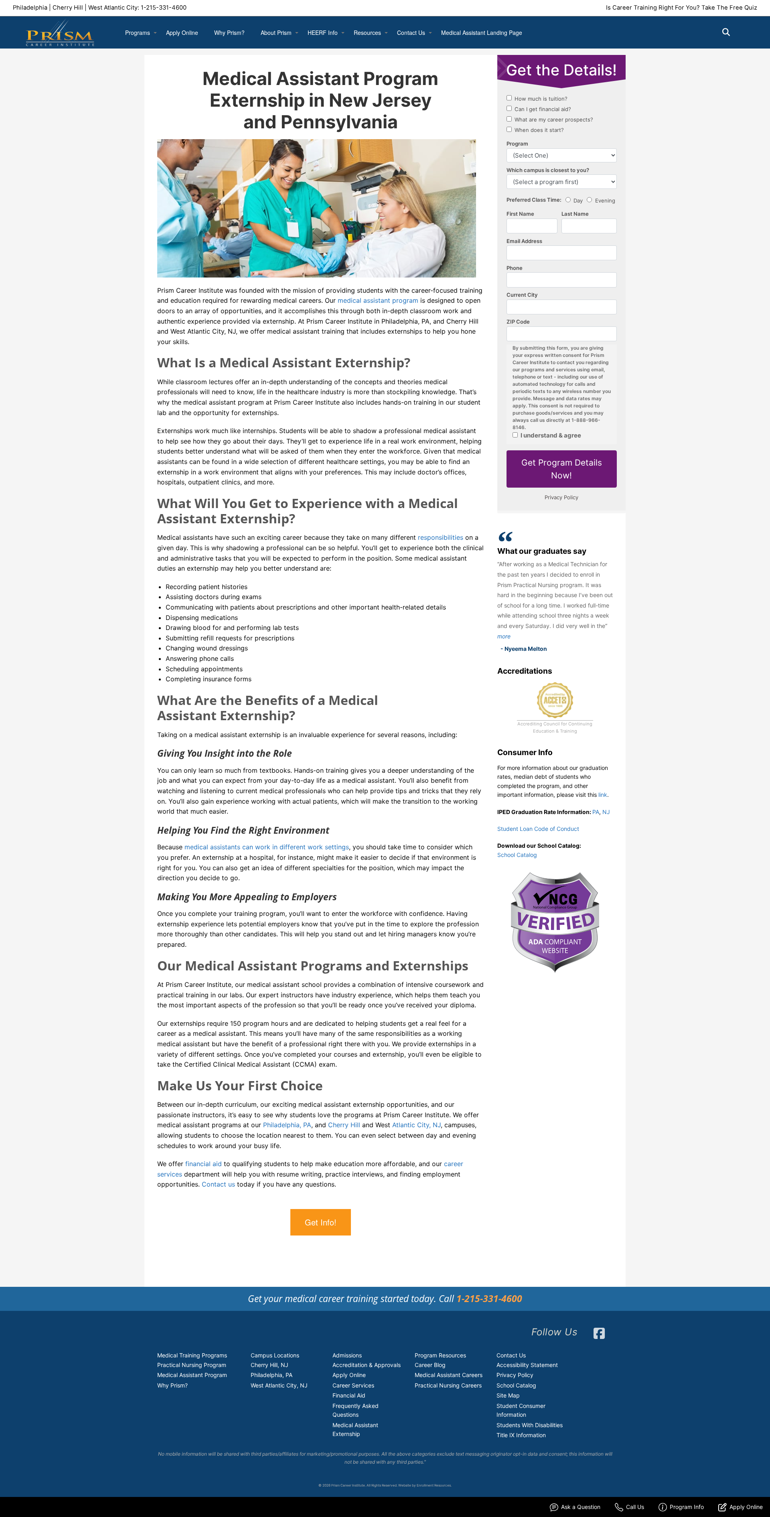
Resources (367, 32)
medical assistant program (378, 300)
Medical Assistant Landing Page (481, 32)
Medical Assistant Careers (448, 1374)
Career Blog (430, 1364)
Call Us (635, 1506)
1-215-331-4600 (163, 7)
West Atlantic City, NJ (279, 1385)
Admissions (347, 1355)
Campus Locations (275, 1355)
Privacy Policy (514, 1374)
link (602, 794)
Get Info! (320, 1222)
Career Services (353, 1385)
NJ (606, 811)
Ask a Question (580, 1506)
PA (595, 811)
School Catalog (517, 854)
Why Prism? (229, 32)
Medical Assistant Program (192, 1374)
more (504, 636)
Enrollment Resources (434, 1485)
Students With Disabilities (529, 1425)
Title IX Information (521, 1435)
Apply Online (182, 32)
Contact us (218, 1184)
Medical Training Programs (192, 1355)
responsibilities (440, 537)
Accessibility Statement (527, 1364)
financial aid (203, 1164)
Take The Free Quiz (729, 7)
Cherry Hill (344, 1125)
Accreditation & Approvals (366, 1364)
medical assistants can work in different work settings (266, 847)
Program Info (687, 1506)
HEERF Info (323, 32)
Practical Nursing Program (191, 1364)
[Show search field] (733, 32)
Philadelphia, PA (287, 1125)
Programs (137, 32)
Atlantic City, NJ (416, 1125)
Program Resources (440, 1355)
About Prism (276, 32)
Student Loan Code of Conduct (538, 828)
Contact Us (411, 32)
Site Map (508, 1395)
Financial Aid (348, 1395)
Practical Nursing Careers (448, 1385)
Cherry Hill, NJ (269, 1364)
